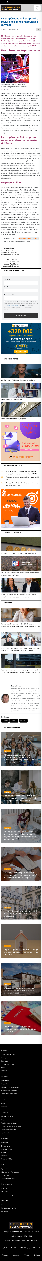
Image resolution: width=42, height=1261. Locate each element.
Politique (4, 1058)
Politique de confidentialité (12, 1232)
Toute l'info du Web (8, 1054)
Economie (4, 1061)
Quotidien (4, 1200)
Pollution (4, 1192)
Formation (4, 1156)
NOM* (6, 287)
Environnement (6, 1184)
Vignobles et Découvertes (10, 1087)
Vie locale (4, 1211)
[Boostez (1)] (20, 508)
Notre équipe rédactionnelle (15, 1240)
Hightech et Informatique (10, 1172)
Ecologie (4, 1188)
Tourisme (4, 1112)
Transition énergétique (9, 1195)
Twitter (5, 721)
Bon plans (4, 1076)
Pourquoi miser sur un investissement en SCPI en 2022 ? (22, 478)
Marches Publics (7, 1159)
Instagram (16, 1255)
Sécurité (4, 1071)
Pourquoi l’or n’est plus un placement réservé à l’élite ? (20, 553)
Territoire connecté (8, 1179)
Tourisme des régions (8, 1130)
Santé (3, 1103)
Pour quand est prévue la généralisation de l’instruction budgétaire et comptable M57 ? (21, 472)
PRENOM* (7, 279)
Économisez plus (7, 1149)
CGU (30, 1236)
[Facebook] (2, 1)
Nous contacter (32, 1240)
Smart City (5, 1175)
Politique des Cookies (31, 1232)
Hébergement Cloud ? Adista (11, 399)
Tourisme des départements (11, 1126)
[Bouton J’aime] (38, 29)
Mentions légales (16, 1236)
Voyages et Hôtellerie (9, 1090)
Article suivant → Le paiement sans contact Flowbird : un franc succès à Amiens (11, 263)
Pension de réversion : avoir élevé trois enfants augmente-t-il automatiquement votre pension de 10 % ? (21, 626)
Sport (3, 1068)
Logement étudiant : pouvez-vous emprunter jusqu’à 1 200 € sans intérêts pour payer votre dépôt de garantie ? (20, 672)
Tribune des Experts (8, 1064)
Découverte (5, 1120)
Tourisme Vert (6, 1133)
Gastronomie (5, 1081)
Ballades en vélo (7, 1117)
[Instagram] (5, 1)
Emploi (3, 1152)
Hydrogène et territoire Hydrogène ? (14, 419)
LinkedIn (23, 721)
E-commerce (5, 1146)
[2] (20, 442)
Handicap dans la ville (8, 1208)
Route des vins (6, 1084)
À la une (4, 1050)
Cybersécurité (6, 1169)
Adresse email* (10, 294)
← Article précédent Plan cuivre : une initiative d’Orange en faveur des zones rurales (10, 251)
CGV (25, 1236)
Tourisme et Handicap (9, 1123)
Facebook (14, 721)
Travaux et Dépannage (9, 1094)
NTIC (3, 1165)
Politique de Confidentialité (11, 306)
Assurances (5, 1143)
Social (3, 1099)
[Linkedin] (10, 1)
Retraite (4, 1107)
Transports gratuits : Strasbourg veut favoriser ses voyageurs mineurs (22, 484)
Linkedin (37, 1255)
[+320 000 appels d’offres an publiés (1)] (21, 338)
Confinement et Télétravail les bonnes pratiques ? (19, 380)
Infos (3, 1205)
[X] (7, 1)
